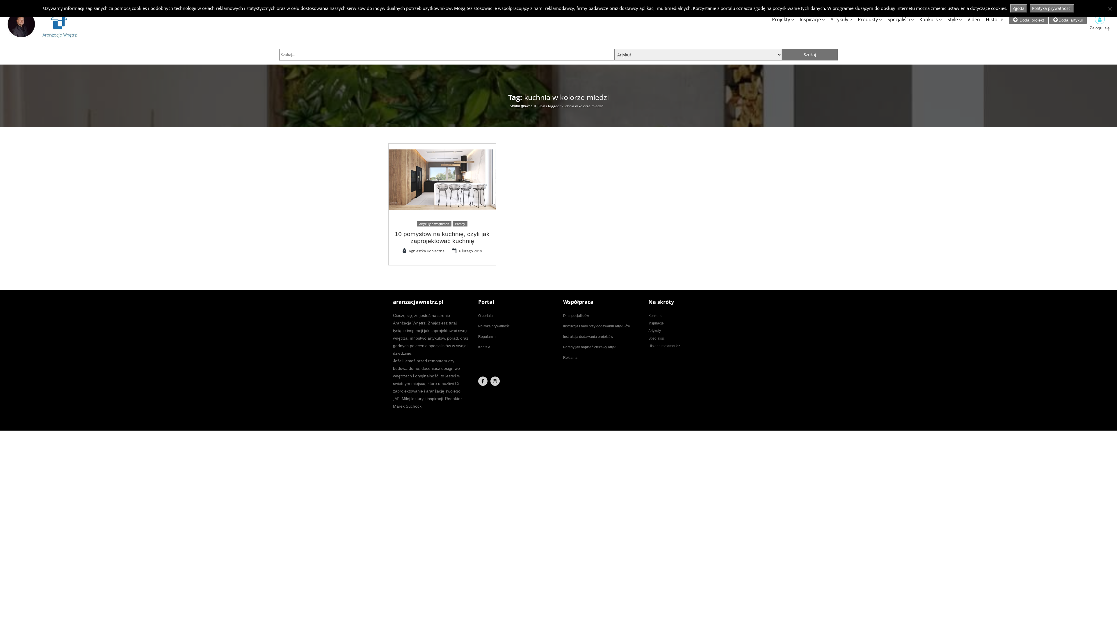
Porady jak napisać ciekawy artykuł (590, 347)
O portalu (485, 316)
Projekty (781, 19)
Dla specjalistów (576, 316)
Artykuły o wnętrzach (434, 224)
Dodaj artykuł (1071, 20)
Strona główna (521, 106)
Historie (994, 19)
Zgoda (1018, 8)
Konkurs (928, 19)
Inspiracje (810, 19)
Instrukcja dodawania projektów (588, 337)
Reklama (570, 358)
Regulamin (487, 337)
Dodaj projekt (1031, 20)
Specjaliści (898, 19)
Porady (460, 224)
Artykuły (839, 19)
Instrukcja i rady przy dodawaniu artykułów (596, 326)
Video (973, 19)
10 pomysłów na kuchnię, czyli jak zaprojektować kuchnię (442, 237)
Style (952, 19)
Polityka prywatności (494, 326)
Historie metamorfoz (664, 346)
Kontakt (484, 347)
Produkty (868, 19)
